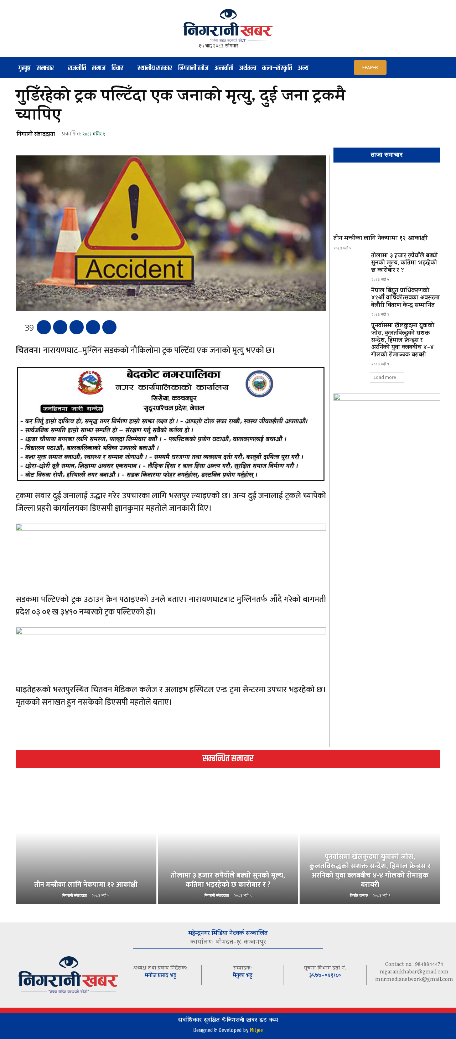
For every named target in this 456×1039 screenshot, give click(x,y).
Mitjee (256, 1030)
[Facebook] (44, 327)
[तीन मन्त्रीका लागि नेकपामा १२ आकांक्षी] (386, 202)
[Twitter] (60, 327)
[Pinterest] (76, 327)
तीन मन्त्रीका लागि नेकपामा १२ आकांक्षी (380, 238)
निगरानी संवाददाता (36, 134)
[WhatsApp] (93, 327)
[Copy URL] (109, 327)
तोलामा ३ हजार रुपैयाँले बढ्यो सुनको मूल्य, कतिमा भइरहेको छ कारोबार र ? (404, 263)
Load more (385, 377)
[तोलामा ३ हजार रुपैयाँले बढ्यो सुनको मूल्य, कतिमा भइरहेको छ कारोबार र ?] (349, 265)
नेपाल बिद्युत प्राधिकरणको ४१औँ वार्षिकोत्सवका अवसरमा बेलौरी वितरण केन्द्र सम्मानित (405, 298)
